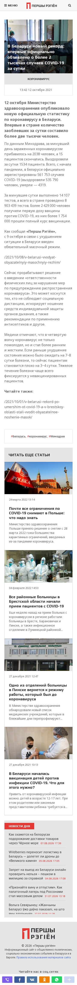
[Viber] (7, 979)
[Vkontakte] (32, 979)
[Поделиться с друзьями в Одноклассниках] (44, 979)
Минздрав (58, 436)
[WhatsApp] (57, 979)
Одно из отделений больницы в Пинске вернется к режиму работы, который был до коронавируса (38, 692)
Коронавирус (39, 79)
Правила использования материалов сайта (43, 957)
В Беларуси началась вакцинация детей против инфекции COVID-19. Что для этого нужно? (36, 780)
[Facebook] (19, 979)
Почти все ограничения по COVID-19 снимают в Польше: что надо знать (37, 513)
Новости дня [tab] (19, 826)
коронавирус (38, 436)
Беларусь (19, 436)
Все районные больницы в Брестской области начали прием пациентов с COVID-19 (36, 601)
